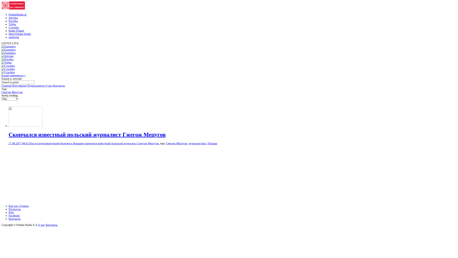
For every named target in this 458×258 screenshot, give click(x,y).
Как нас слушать (19, 205)
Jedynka (13, 17)
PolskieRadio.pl (17, 14)
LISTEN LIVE (10, 43)
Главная (6, 85)
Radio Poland (16, 30)
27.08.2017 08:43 (19, 143)
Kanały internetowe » (13, 75)
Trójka (12, 24)
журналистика (197, 143)
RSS (11, 212)
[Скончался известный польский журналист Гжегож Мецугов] (26, 125)
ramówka (14, 37)
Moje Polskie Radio (20, 33)
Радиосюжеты (36, 85)
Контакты (59, 85)
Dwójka (13, 21)
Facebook (14, 215)
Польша (212, 143)
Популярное (19, 85)
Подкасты (15, 209)
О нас (49, 85)
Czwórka (14, 27)
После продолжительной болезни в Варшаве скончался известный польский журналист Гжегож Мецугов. (94, 143)
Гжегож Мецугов (12, 92)
